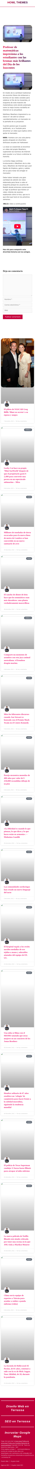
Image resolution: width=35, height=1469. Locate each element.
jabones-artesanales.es (17, 1455)
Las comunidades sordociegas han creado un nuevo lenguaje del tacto (17, 890)
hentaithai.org (5, 1455)
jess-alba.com (19, 1451)
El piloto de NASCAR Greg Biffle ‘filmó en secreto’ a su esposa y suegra (16, 412)
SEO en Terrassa (17, 1421)
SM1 (17, 1447)
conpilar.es (11, 1451)
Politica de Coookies (14, 1443)
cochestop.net (5, 1457)
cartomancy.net (17, 1453)
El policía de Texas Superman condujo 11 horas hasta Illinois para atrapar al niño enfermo (17, 1168)
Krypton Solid (15, 1461)
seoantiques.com (6, 1453)
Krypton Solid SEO (17, 1465)
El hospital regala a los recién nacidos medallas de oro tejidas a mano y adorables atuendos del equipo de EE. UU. (17, 952)
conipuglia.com (27, 1453)
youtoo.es (4, 1451)
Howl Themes (17, 2)
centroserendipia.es (23, 1449)
